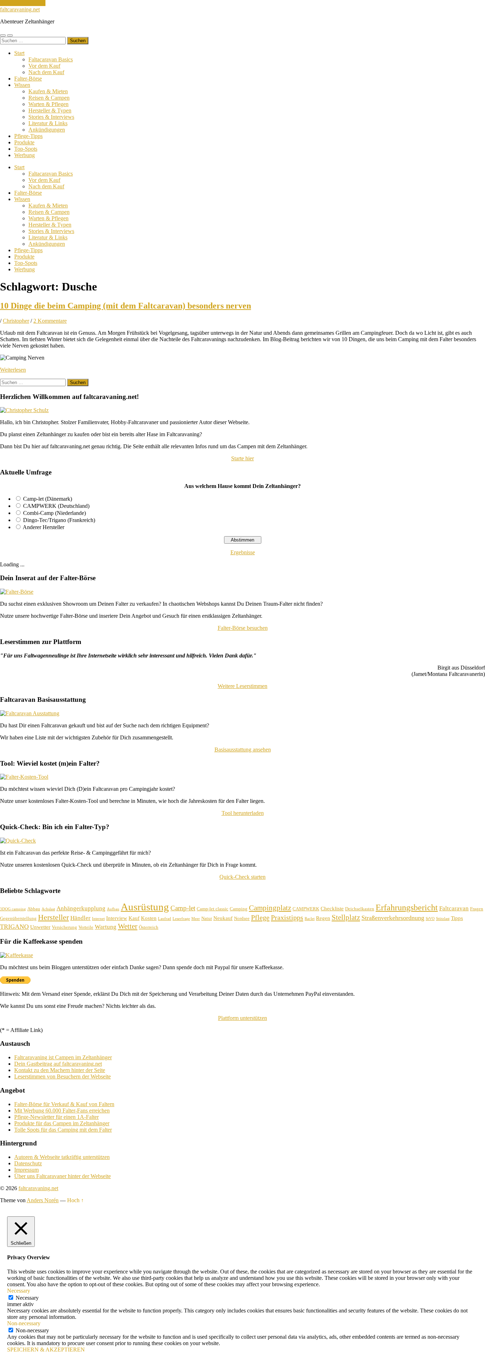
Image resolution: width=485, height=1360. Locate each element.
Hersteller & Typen (49, 110)
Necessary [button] (18, 1291)
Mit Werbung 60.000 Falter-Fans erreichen (62, 1111)
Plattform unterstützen (242, 1018)
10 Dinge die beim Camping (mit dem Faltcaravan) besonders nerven (125, 305)
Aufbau (113, 909)
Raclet (310, 919)
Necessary (27, 1298)
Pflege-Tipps (28, 136)
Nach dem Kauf (46, 72)
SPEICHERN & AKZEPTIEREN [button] (46, 1350)
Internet (98, 919)
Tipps (457, 918)
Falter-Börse (28, 79)
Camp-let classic (212, 908)
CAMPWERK (306, 908)
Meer (195, 919)
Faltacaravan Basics (50, 59)
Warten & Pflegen (48, 104)
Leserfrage (181, 919)
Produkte (24, 142)
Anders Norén (43, 1200)
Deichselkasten (359, 908)
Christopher (16, 321)
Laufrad (164, 919)
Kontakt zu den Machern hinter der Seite (59, 1070)
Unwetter (40, 927)
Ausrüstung (145, 906)
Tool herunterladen (243, 813)
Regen (323, 918)
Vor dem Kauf (44, 66)
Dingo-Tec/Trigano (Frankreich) (59, 520)
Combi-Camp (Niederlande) (54, 513)
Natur (206, 918)
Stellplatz (346, 917)
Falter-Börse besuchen (243, 628)
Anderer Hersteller (43, 527)
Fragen (476, 908)
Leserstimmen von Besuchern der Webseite (62, 1076)
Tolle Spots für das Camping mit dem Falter (63, 1130)
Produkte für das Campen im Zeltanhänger (61, 1123)
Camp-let (182, 908)
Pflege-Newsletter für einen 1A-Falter (56, 1117)
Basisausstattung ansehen (242, 749)
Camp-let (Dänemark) (47, 499)
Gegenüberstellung (18, 918)
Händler (80, 918)
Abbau (33, 908)
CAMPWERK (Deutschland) (56, 506)
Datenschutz (28, 1163)
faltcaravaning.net (20, 9)
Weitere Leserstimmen (242, 686)
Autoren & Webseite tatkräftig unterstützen (62, 1157)
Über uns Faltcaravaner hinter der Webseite (62, 1176)
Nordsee (242, 918)
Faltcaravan (454, 908)
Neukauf (223, 918)
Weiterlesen (13, 370)
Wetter (127, 926)
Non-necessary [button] (23, 1323)
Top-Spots (25, 149)
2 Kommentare (50, 321)
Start (19, 53)
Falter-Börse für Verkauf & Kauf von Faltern (64, 1104)
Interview (116, 918)
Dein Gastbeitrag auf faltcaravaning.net (58, 1064)
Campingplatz (270, 908)
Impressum (26, 1170)
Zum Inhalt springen (22, 3)
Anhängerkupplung (80, 908)
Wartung (105, 926)
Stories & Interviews (51, 117)
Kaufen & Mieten (48, 91)
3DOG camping (13, 909)
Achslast (48, 909)
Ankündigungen (46, 130)
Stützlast (442, 919)
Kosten (149, 918)
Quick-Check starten (242, 877)
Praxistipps (287, 917)
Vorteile (85, 927)
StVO (430, 919)
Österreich (148, 927)
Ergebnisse (242, 552)
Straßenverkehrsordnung (392, 917)
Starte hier (242, 458)
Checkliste (332, 908)
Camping (238, 908)
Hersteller (53, 917)
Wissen (22, 85)
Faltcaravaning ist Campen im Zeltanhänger (63, 1057)
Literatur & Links (47, 123)
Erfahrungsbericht (407, 907)
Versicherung (64, 927)
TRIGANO (14, 926)
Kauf (134, 918)
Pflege (260, 917)
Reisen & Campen (49, 98)
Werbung (24, 155)
